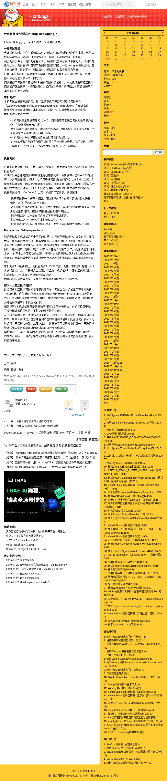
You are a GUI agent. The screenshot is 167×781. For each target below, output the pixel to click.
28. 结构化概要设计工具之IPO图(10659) (126, 562)
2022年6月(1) (111, 318)
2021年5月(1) (111, 359)
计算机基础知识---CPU (118, 193)
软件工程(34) (111, 240)
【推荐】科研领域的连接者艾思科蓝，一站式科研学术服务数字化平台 (45, 467)
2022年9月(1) (111, 307)
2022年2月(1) (111, 333)
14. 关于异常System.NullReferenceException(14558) (133, 492)
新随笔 (107, 104)
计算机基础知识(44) (114, 236)
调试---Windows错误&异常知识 (124, 164)
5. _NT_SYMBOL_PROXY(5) (119, 655)
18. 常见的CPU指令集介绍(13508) (123, 510)
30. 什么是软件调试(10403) (119, 569)
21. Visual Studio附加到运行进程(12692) (126, 525)
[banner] (10, 4)
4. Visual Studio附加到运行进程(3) (122, 759)
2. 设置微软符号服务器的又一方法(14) (124, 640)
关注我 (31, 389)
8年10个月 (117, 75)
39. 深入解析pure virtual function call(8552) (127, 620)
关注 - (31, 403)
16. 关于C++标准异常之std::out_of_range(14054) (131, 499)
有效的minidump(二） (32, 573)
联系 (106, 108)
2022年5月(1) (111, 322)
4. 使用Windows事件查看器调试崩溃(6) (125, 651)
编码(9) (108, 229)
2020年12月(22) (113, 362)
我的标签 (109, 159)
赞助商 (71, 4)
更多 (106, 201)
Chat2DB (85, 4)
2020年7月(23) (112, 381)
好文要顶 (17, 389)
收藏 (80, 432)
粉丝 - (20, 403)
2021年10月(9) (112, 348)
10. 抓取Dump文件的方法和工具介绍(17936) (128, 466)
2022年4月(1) (111, 325)
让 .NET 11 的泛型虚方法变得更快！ (26, 535)
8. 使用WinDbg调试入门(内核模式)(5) (124, 669)
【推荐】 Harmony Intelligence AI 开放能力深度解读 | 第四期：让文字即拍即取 (50, 453)
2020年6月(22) (112, 384)
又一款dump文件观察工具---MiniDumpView (43, 564)
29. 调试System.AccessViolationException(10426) (131, 565)
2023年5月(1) (111, 278)
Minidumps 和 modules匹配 (35, 582)
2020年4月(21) (112, 392)
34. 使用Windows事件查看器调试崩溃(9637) (128, 587)
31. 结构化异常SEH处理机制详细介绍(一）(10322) (131, 573)
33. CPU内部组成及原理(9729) (121, 584)
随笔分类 (109, 224)
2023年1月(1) (111, 292)
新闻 (43, 4)
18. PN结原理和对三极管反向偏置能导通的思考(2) (131, 717)
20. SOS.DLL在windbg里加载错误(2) (124, 732)
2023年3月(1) (111, 285)
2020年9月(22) (112, 373)
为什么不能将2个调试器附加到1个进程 (37, 425)
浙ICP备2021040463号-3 (104, 775)
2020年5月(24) (112, 388)
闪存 (61, 4)
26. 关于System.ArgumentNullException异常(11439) (133, 551)
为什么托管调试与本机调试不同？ (34, 421)
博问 (52, 4)
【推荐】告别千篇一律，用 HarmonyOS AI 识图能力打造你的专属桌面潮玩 (48, 462)
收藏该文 (46, 389)
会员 (25, 4)
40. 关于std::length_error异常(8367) (123, 624)
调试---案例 (112, 175)
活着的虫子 (15, 13)
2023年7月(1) (111, 270)
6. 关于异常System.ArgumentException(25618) (130, 444)
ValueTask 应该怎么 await (20, 544)
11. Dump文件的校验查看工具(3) (122, 684)
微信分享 (61, 389)
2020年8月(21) (112, 377)
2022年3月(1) (111, 329)
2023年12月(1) (112, 256)
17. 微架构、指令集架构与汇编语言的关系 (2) (128, 713)
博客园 (107, 97)
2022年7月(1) (111, 314)
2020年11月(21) (113, 366)
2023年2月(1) (111, 289)
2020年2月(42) (112, 399)
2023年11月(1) (112, 259)
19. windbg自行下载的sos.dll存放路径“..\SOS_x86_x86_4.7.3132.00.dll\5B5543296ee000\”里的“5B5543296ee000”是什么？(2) (133, 724)
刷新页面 (81, 439)
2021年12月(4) (112, 340)
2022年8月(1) (111, 311)
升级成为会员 (76, 415)
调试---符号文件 (114, 182)
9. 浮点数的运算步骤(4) (116, 673)
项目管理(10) (111, 244)
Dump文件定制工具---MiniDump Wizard (41, 569)
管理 (106, 115)
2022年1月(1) (111, 337)
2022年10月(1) (112, 303)
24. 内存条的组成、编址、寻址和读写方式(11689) (131, 540)
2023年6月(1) (111, 274)
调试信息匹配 (27, 560)
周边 (34, 4)
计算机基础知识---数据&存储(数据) (124, 197)
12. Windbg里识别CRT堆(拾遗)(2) (122, 688)
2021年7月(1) (111, 355)
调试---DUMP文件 (116, 190)
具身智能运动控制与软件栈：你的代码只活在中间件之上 (36, 531)
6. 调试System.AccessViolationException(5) (128, 658)
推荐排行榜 (110, 739)
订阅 (106, 112)
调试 (13, 363)
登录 (52, 445)
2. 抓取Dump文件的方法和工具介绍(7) (125, 748)
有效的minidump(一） (32, 578)
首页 (106, 101)
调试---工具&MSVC (116, 171)
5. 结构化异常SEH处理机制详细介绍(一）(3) (128, 762)
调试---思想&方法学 (117, 186)
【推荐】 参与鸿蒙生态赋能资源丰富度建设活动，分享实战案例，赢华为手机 (49, 457)
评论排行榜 (110, 631)
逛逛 (64, 445)
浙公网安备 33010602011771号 (70, 775)
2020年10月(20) (113, 370)
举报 (87, 432)
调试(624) (109, 233)
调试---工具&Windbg (118, 168)
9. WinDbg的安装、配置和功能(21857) (125, 463)
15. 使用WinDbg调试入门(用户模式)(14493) (128, 496)
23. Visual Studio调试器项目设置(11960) (126, 536)
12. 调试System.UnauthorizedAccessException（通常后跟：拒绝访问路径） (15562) (133, 479)
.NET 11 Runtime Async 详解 (22, 540)
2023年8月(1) (111, 267)
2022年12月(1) (112, 296)
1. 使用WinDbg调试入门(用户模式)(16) (125, 636)
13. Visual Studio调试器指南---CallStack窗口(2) (130, 691)
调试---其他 (17, 369)
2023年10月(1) (112, 263)
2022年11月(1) (112, 300)
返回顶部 (94, 439)
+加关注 (8, 411)
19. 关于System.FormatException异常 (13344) (129, 514)
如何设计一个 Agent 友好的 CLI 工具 (26, 549)
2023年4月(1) (111, 281)
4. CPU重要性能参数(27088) (119, 433)
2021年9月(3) (111, 351)
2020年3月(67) (112, 395)
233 (114, 78)
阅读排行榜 (110, 410)
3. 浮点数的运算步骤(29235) (119, 429)
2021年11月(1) (112, 344)
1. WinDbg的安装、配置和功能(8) (122, 744)
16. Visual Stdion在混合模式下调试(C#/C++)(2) (129, 710)
